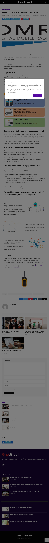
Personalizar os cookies (26, 95)
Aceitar (37, 95)
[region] (24, 89)
